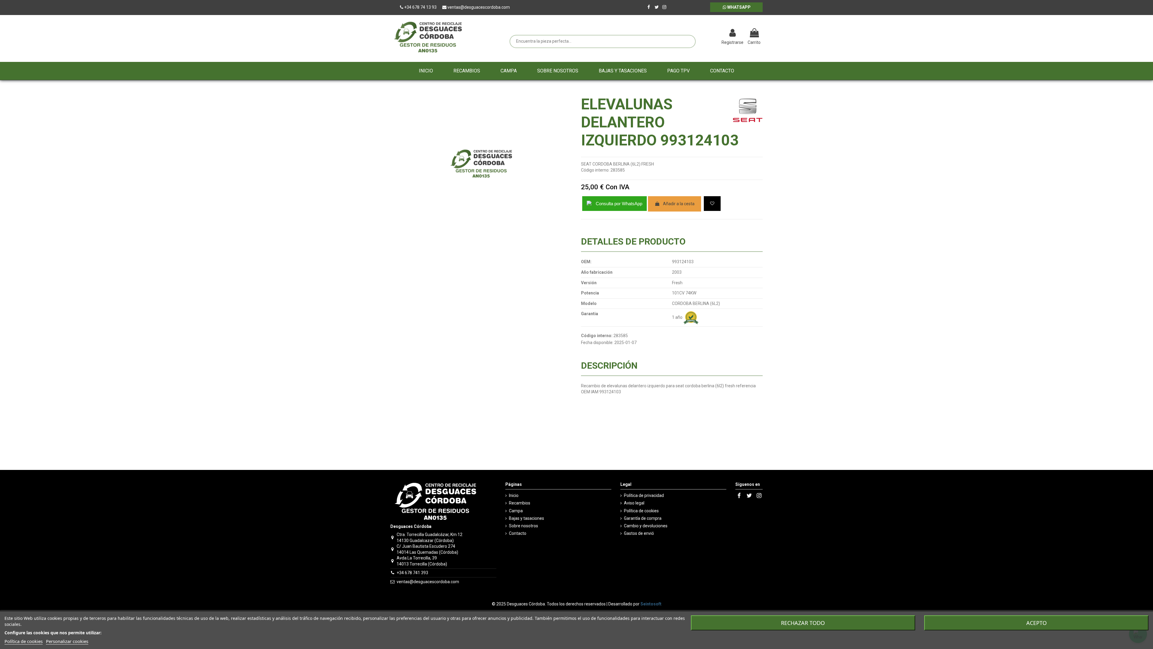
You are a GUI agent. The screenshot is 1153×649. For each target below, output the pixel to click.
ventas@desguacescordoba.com (428, 581)
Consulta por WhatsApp (619, 203)
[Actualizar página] (701, 33)
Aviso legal (634, 503)
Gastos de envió (639, 533)
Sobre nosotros (523, 525)
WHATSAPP (738, 7)
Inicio (514, 495)
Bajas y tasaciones (526, 518)
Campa (516, 510)
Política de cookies (641, 510)
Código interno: (595, 170)
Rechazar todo (803, 622)
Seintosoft (650, 604)
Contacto (517, 533)
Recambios (519, 503)
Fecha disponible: (597, 342)
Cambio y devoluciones (645, 525)
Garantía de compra (642, 518)
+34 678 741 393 (412, 572)
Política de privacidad (644, 495)
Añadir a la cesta (679, 203)
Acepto (1036, 622)
